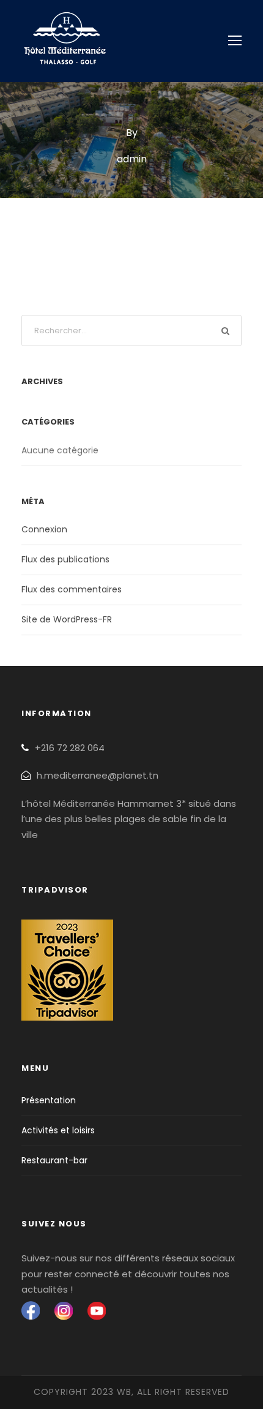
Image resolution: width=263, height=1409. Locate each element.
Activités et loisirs (58, 1130)
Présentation (48, 1100)
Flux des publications (65, 559)
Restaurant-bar (54, 1160)
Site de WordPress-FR (66, 619)
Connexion (44, 529)
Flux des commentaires (71, 589)
